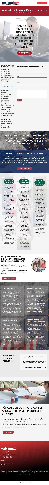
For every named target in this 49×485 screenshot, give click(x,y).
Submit (19, 100)
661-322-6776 (8, 87)
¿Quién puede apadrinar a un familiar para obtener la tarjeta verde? (32, 356)
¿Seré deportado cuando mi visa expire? (31, 367)
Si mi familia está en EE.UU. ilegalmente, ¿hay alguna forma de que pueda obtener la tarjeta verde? (33, 362)
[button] (33, 356)
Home (17, 12)
